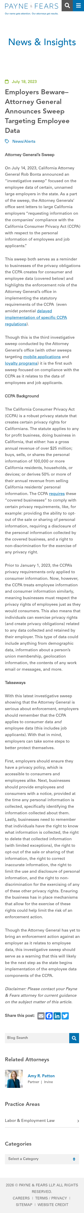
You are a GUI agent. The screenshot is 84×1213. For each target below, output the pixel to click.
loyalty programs (21, 364)
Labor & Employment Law (30, 1121)
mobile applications (42, 357)
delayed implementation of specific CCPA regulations (36, 318)
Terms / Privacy (51, 1198)
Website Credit (53, 1205)
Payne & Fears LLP (36, 1185)
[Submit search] (74, 1038)
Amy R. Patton (41, 1076)
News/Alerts (23, 142)
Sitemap (24, 1205)
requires (57, 494)
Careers (21, 1198)
